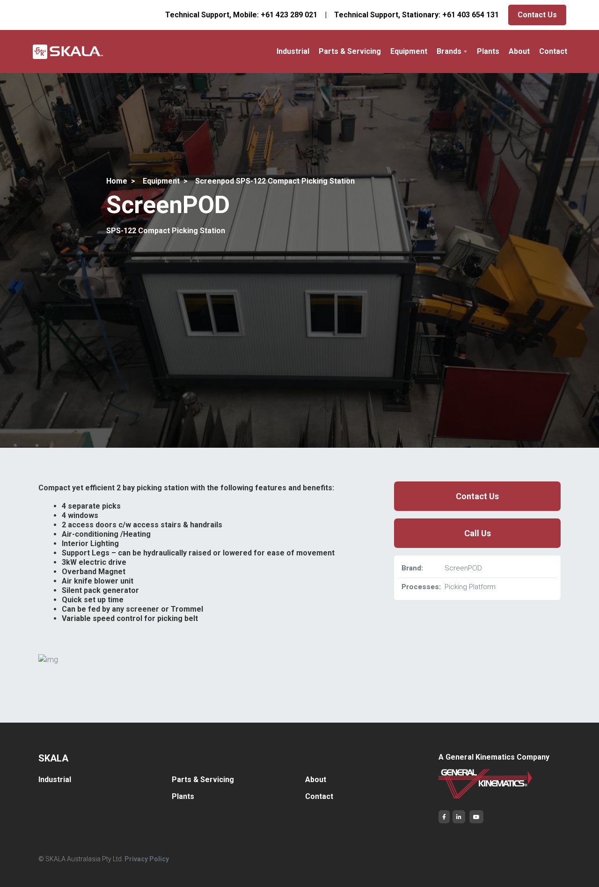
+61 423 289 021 (289, 14)
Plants (488, 51)
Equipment (408, 51)
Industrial (293, 51)
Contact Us (537, 14)
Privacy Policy (146, 859)
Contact (553, 51)
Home (116, 181)
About (519, 51)
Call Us (477, 533)
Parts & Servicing (350, 51)
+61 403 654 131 (470, 14)
